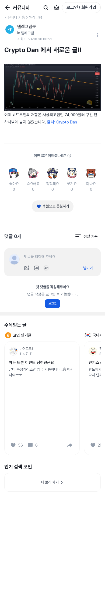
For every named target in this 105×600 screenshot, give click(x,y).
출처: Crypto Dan (62, 122)
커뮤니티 (10, 17)
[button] (69, 445)
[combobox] (86, 236)
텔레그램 (35, 17)
